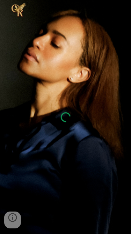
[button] (12, 220)
